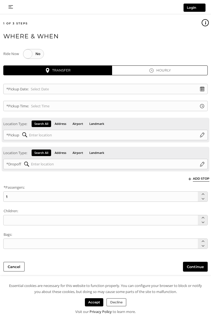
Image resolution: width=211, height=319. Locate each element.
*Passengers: (14, 187)
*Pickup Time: (17, 106)
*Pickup (12, 135)
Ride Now (11, 53)
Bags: (8, 234)
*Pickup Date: (17, 89)
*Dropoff (13, 164)
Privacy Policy (101, 311)
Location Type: (15, 123)
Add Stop (201, 178)
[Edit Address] (202, 135)
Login (191, 7)
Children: (11, 210)
